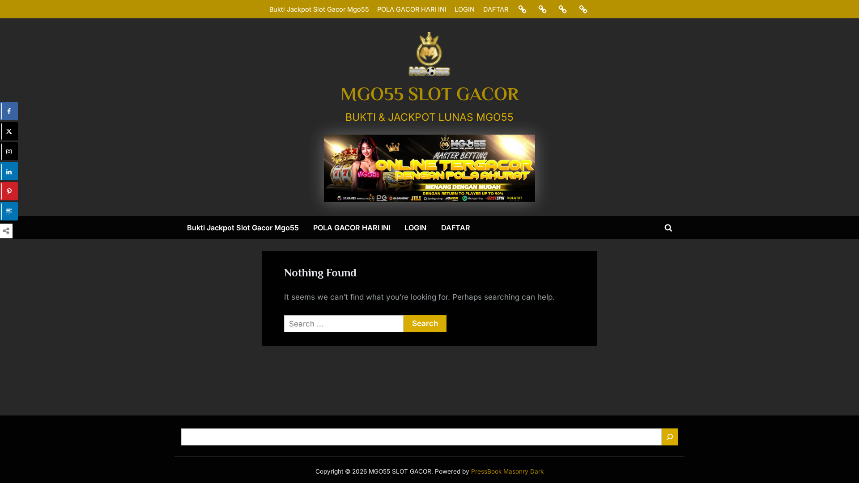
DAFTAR (495, 9)
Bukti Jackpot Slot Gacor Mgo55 (319, 9)
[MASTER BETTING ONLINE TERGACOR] (429, 168)
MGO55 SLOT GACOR (430, 94)
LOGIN (465, 9)
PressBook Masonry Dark (507, 471)
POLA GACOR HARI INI (412, 9)
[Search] (670, 436)
